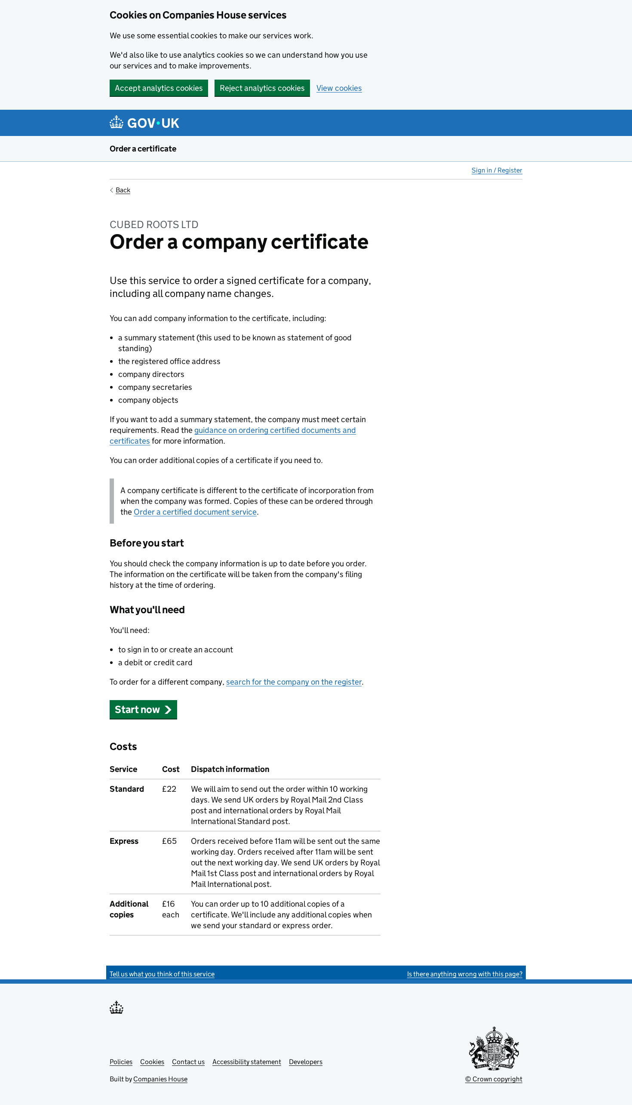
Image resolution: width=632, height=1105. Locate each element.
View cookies (339, 88)
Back (123, 190)
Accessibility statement (246, 1062)
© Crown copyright (493, 1079)
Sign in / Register (497, 170)
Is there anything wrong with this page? (464, 974)
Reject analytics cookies (262, 88)
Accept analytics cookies (159, 88)
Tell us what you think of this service (162, 974)
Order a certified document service (195, 512)
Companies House (160, 1079)
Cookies (152, 1062)
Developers (305, 1062)
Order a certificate (143, 149)
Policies (121, 1062)
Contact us (188, 1062)
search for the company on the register (294, 682)
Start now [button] (137, 709)
